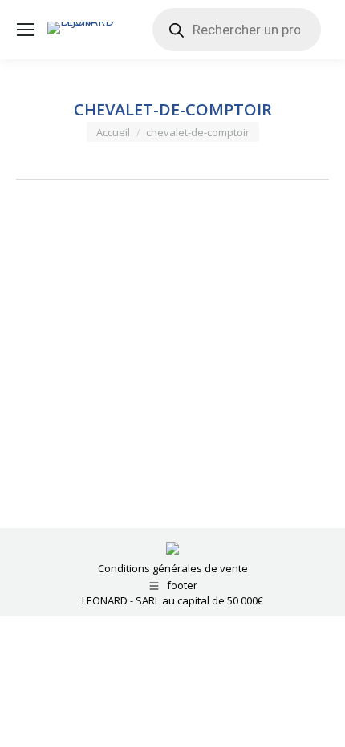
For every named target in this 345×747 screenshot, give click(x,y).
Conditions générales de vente (173, 568)
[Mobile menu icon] (25, 29)
